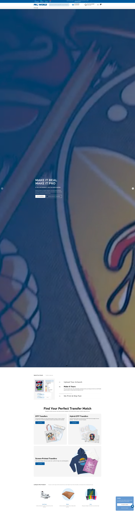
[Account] (98, 4)
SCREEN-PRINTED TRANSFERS (54, 196)
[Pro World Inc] (40, 5)
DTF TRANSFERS (40, 196)
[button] (100, 4)
